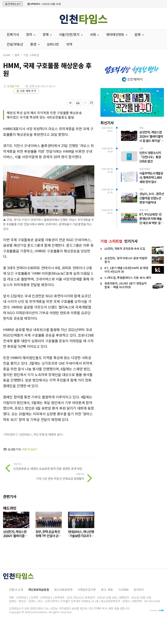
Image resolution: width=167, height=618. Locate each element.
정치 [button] (29, 34)
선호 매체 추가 (28, 91)
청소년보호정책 (63, 589)
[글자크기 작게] (85, 103)
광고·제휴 (107, 589)
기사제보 (123, 589)
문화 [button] (138, 34)
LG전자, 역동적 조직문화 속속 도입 (124, 248)
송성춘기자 (13, 86)
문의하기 (139, 589)
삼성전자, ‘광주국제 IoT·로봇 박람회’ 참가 (126, 260)
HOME (6, 55)
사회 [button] (93, 34)
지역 (69, 44)
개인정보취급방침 (38, 589)
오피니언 (53, 44)
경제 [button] (46, 34)
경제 (16, 55)
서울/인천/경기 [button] (69, 34)
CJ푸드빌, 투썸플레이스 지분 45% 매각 (127, 278)
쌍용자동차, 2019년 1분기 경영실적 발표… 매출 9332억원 (125, 285)
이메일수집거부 (87, 589)
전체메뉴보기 (14, 3)
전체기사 (13, 34)
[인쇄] (78, 103)
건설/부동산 (15, 44)
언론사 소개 (16, 589)
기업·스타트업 (31, 55)
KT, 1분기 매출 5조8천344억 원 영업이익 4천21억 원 (126, 270)
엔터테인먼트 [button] (115, 34)
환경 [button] (33, 44)
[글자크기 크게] (91, 103)
